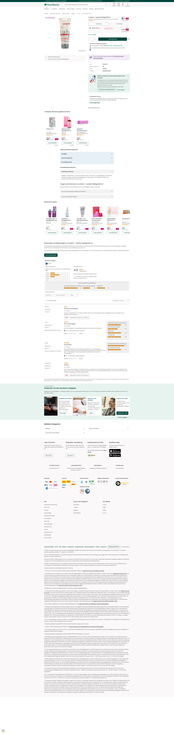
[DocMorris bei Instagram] (104, 481)
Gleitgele (73, 13)
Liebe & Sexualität (65, 13)
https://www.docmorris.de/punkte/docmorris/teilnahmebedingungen (86, 626)
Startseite (46, 13)
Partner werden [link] (47, 537)
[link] (82, 491)
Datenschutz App (79, 546)
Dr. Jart (104, 513)
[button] (106, 89)
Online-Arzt (46, 507)
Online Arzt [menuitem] (84, 9)
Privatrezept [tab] (119, 23)
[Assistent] (3, 731)
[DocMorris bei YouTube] (107, 481)
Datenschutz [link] (71, 546)
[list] (65, 33)
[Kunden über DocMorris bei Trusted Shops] (122, 483)
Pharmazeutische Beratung (50, 504)
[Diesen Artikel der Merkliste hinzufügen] (129, 39)
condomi (105, 68)
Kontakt (98, 546)
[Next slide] (127, 220)
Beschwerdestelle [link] (48, 524)
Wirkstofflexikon (77, 513)
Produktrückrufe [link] (48, 526)
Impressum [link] (103, 546)
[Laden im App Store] (119, 451)
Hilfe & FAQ (46, 521)
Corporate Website (49, 546)
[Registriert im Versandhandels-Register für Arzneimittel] (91, 482)
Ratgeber (75, 510)
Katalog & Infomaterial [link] (49, 515)
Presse (56, 546)
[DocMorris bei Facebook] (101, 481)
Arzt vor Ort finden (120, 89)
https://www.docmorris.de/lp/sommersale (93, 570)
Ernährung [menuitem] (78, 9)
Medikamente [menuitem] (62, 9)
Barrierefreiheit (47, 535)
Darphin (104, 510)
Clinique (105, 504)
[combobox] (86, 4)
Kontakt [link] (46, 529)
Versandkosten (47, 518)
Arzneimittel (76, 504)
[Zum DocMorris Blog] (99, 481)
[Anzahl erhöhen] (94, 39)
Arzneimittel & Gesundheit (55, 13)
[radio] (90, 28)
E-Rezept (46, 510)
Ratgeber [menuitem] (91, 9)
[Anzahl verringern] (90, 39)
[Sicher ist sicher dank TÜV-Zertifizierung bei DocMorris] (82, 481)
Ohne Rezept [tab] (99, 24)
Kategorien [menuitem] (46, 9)
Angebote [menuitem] (55, 9)
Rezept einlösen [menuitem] (100, 9)
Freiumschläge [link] (47, 513)
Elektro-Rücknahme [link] (89, 546)
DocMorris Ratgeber (122, 417)
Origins (104, 507)
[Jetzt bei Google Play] (119, 455)
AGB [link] (60, 546)
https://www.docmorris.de (120, 573)
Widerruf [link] (64, 546)
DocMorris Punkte (48, 532)
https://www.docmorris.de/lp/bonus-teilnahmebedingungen (93, 603)
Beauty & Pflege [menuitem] (70, 9)
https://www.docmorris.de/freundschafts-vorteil (70, 585)
